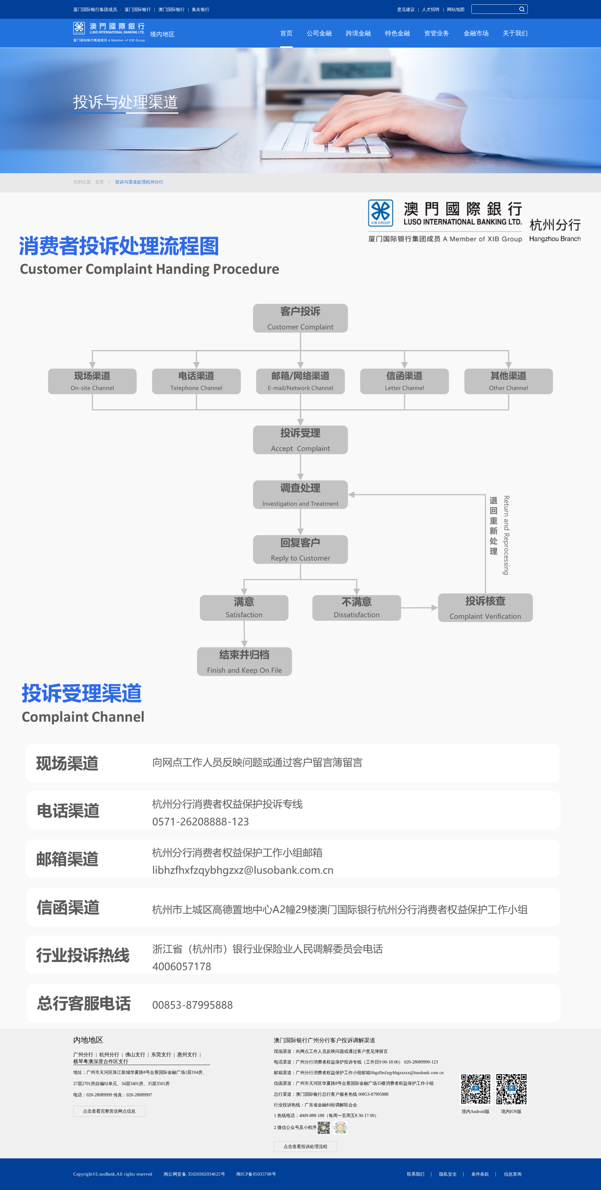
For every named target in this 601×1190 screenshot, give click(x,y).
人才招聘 (430, 9)
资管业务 (436, 33)
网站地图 (456, 9)
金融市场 (476, 33)
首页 (286, 33)
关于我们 (515, 33)
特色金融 (397, 33)
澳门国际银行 (171, 9)
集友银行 (200, 9)
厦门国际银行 (138, 9)
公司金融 (319, 33)
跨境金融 (358, 33)
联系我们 (415, 1174)
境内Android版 (476, 1111)
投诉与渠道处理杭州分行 (139, 181)
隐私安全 (448, 1174)
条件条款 (480, 1174)
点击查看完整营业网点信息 (109, 1111)
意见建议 (406, 9)
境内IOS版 (511, 1111)
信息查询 (512, 1174)
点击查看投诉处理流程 (305, 1146)
